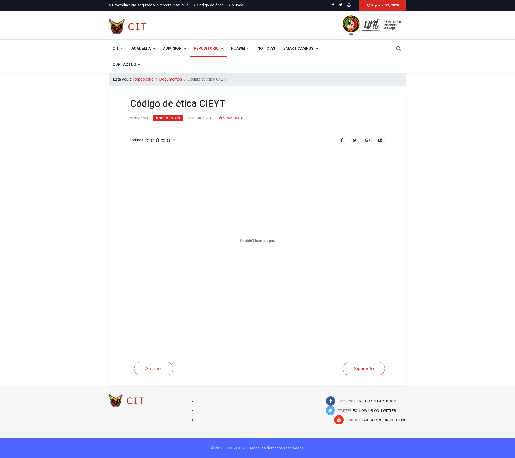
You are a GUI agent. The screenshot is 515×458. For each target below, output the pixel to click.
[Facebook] (341, 140)
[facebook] (333, 5)
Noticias (266, 48)
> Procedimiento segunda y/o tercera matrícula (149, 5)
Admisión (172, 48)
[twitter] (341, 5)
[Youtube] (349, 5)
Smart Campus (298, 48)
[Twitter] (354, 140)
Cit (116, 48)
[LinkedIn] (380, 140)
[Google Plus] (367, 140)
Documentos (168, 118)
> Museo (235, 5)
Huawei (238, 48)
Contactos (124, 64)
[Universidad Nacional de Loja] (295, 25)
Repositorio (206, 48)
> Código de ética (208, 5)
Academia (141, 48)
